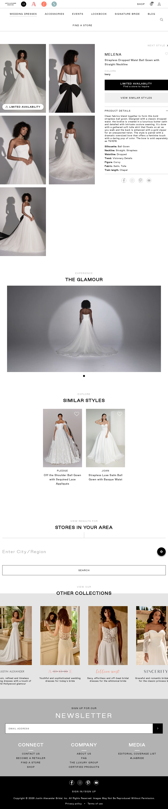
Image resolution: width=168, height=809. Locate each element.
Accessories (54, 14)
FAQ (84, 758)
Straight (120, 150)
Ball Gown (124, 146)
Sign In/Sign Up (84, 791)
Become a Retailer (30, 758)
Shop (141, 4)
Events (77, 14)
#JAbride (137, 758)
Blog (151, 14)
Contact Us (31, 754)
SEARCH (84, 570)
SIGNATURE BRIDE (127, 14)
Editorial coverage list (137, 754)
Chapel (124, 170)
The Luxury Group (84, 762)
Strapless (131, 150)
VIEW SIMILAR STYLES (136, 98)
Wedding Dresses (23, 14)
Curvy (117, 162)
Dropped (122, 154)
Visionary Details (122, 158)
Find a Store (82, 25)
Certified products (84, 767)
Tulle (123, 166)
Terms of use (95, 803)
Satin (116, 166)
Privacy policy (73, 803)
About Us (84, 754)
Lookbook (99, 14)
